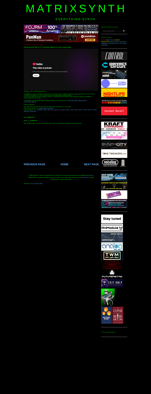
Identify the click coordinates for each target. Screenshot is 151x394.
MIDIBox (40, 110)
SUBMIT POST (109, 40)
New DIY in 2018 (59, 110)
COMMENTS (104, 43)
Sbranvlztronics (30, 111)
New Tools (79, 110)
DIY (35, 110)
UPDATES (112, 41)
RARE (117, 41)
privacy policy (85, 177)
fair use (91, 175)
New (45, 110)
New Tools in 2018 (90, 110)
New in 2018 (70, 110)
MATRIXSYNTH (76, 8)
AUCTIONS (123, 41)
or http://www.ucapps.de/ (30, 102)
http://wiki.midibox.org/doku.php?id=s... (78, 100)
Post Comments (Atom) (37, 183)
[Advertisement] (114, 366)
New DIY (50, 110)
